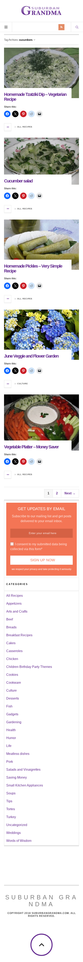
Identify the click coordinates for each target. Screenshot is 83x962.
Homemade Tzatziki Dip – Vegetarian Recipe (35, 97)
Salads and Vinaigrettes (23, 769)
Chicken (12, 659)
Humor (11, 738)
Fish (9, 706)
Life (8, 746)
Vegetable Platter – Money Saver (31, 446)
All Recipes (24, 127)
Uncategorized (16, 825)
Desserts (12, 698)
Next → (70, 493)
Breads (11, 627)
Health (11, 730)
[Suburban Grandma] (41, 10)
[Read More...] (7, 127)
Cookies (12, 674)
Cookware (13, 682)
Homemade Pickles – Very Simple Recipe (33, 268)
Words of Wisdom (18, 840)
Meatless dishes (17, 753)
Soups (11, 793)
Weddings (13, 833)
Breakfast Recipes (19, 635)
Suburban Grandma (41, 900)
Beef (9, 619)
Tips (9, 801)
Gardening (13, 722)
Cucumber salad (18, 180)
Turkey (11, 817)
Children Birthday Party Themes (29, 666)
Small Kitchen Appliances (24, 785)
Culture (22, 384)
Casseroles (14, 651)
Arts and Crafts (16, 611)
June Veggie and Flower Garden (31, 356)
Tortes (10, 809)
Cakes (11, 643)
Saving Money (16, 777)
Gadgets (12, 714)
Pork (9, 761)
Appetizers (14, 603)
